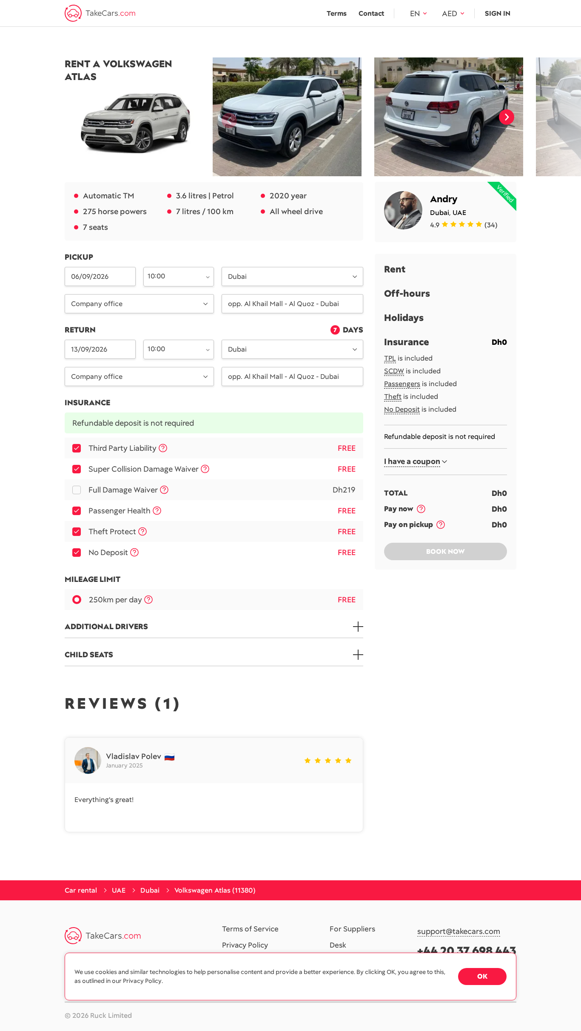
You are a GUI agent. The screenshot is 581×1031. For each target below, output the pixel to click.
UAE (459, 212)
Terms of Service (250, 929)
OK (482, 976)
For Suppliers (352, 929)
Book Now (445, 551)
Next (506, 117)
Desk (338, 945)
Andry (444, 199)
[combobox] (174, 275)
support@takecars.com (458, 931)
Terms (337, 13)
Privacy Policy (245, 945)
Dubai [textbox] (237, 276)
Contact (371, 13)
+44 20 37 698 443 (466, 950)
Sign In (497, 13)
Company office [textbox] (96, 303)
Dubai (439, 212)
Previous (226, 117)
